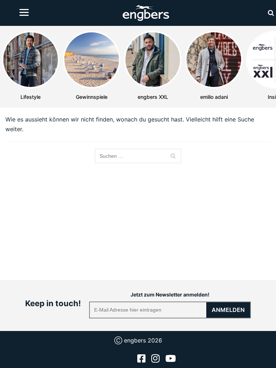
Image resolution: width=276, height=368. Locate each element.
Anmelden (228, 309)
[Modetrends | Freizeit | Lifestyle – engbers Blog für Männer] (146, 13)
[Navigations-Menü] (24, 12)
